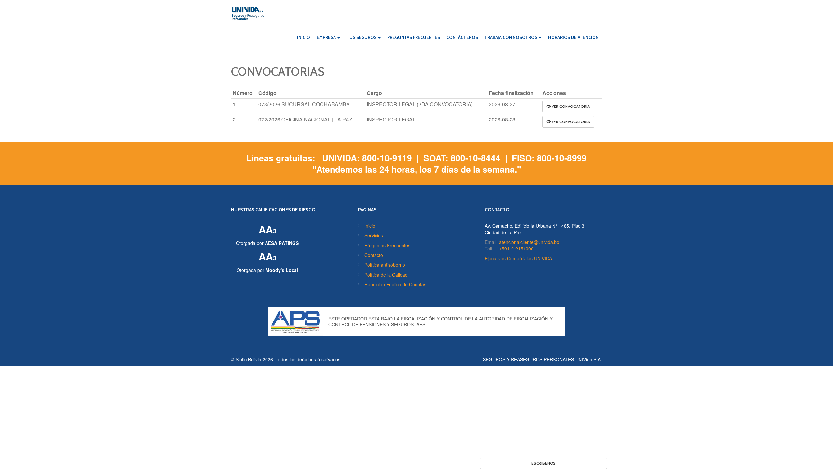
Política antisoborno (384, 265)
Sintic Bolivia (248, 359)
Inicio (369, 225)
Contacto (373, 255)
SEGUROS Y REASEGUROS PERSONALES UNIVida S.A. (542, 359)
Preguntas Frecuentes (387, 245)
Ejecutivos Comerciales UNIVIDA (518, 258)
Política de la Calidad (386, 274)
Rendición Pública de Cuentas (395, 284)
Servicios (373, 235)
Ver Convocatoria (570, 106)
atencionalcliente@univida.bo (529, 242)
